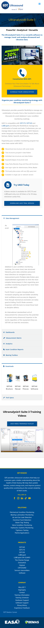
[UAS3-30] (22, 46)
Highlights (22, 590)
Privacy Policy (22, 605)
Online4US (22, 563)
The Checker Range (22, 560)
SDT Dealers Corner (10, 612)
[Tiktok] (26, 498)
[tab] (22, 218)
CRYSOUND (22, 568)
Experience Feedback (22, 608)
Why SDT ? (22, 587)
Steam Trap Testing (22, 522)
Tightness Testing (22, 530)
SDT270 (23, 123)
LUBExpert (5, 126)
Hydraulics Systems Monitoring (22, 528)
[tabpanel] (22, 275)
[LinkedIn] (22, 498)
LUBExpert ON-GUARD (22, 557)
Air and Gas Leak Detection (22, 517)
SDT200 (22, 552)
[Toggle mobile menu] (40, 4)
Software (22, 573)
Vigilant (22, 565)
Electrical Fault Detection (22, 520)
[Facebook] (14, 498)
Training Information (22, 595)
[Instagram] (18, 498)
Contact (22, 592)
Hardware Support (22, 600)
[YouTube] (29, 498)
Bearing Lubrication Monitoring (22, 515)
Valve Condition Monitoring (22, 525)
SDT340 (29, 123)
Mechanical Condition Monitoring (22, 512)
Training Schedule (22, 597)
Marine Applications (22, 533)
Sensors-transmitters (22, 570)
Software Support (22, 603)
